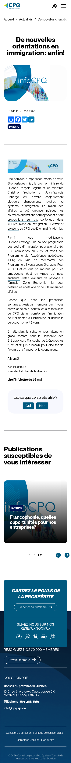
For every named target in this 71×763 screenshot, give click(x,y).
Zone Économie (34, 282)
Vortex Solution (47, 758)
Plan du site (47, 739)
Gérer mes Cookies (28, 739)
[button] (58, 555)
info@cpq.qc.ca (15, 708)
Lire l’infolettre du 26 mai (25, 379)
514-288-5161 (21, 701)
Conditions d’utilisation (18, 732)
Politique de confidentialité (48, 732)
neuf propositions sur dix (35, 217)
